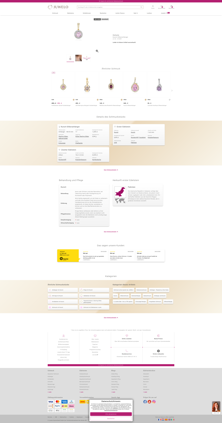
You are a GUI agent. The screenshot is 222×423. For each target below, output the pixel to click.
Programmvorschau (95, 349)
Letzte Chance (120, 13)
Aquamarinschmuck (85, 379)
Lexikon (149, 13)
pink (115, 143)
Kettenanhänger (136, 296)
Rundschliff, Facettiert (138, 137)
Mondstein (146, 389)
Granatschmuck (84, 389)
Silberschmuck (124, 296)
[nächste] (172, 90)
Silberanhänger (168, 301)
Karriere (50, 417)
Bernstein (146, 382)
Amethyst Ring (115, 376)
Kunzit (116, 132)
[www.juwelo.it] (173, 419)
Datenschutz (63, 417)
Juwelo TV (165, 13)
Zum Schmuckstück (110, 170)
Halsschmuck (147, 296)
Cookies (71, 417)
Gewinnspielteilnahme (63, 347)
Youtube (149, 401)
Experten (95, 344)
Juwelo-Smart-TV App (63, 352)
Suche (141, 7)
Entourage (62, 143)
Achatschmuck (84, 374)
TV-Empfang (63, 349)
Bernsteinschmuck (85, 382)
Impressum (79, 417)
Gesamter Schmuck (53, 374)
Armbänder (51, 379)
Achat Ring (114, 374)
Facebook (145, 401)
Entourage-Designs (141, 301)
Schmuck (55, 13)
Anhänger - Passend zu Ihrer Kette (159, 290)
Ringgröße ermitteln (63, 360)
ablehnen (115, 408)
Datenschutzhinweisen (110, 410)
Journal (94, 355)
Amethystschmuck (85, 376)
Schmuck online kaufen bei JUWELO (123, 290)
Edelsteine (70, 13)
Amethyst (146, 376)
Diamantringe (51, 387)
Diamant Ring (115, 384)
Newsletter (95, 352)
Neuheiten (103, 13)
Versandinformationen (63, 355)
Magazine (95, 347)
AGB (56, 417)
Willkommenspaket (63, 344)
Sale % (136, 13)
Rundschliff (62, 160)
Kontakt (87, 417)
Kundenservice (63, 339)
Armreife (50, 382)
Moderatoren (95, 342)
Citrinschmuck (84, 384)
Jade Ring (114, 389)
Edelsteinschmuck (142, 290)
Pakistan (134, 143)
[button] (152, 7)
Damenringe (51, 384)
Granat (145, 387)
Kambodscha (96, 160)
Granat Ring (114, 387)
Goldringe (50, 389)
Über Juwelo (95, 339)
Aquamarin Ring (115, 379)
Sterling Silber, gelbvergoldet (63, 137)
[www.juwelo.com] (169, 419)
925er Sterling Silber (82, 136)
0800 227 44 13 (132, 356)
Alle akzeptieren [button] (111, 414)
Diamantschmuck (84, 387)
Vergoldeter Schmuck (155, 301)
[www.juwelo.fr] (159, 419)
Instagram (154, 401)
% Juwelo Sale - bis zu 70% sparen (123, 301)
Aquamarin (146, 379)
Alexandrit (146, 374)
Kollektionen (87, 13)
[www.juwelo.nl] (163, 419)
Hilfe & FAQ (63, 357)
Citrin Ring (114, 382)
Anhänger (50, 376)
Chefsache (78, 143)
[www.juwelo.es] (166, 419)
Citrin (144, 384)
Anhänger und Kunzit (159, 296)
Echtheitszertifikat (63, 342)
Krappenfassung (153, 137)
